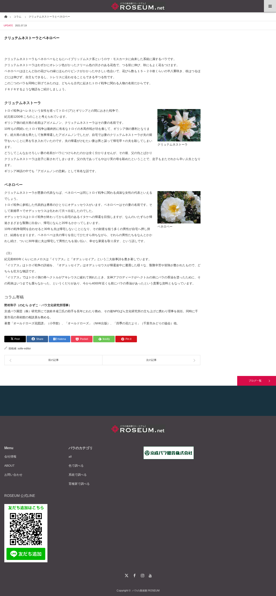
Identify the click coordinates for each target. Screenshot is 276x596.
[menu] (270, 6)
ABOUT (9, 465)
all (70, 456)
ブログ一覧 (255, 380)
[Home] (5, 16)
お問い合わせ (13, 474)
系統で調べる (78, 474)
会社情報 (10, 456)
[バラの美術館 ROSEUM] (138, 6)
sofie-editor (24, 348)
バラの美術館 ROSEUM (146, 590)
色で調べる (76, 465)
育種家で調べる (79, 483)
